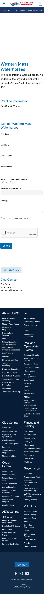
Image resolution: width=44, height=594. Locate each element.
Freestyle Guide (30, 434)
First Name (5, 134)
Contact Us (22, 584)
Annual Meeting (30, 514)
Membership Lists (9, 456)
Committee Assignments (29, 526)
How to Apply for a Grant (9, 533)
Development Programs (7, 328)
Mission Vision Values (10, 324)
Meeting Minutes (30, 499)
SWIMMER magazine (10, 379)
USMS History (7, 353)
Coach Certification (9, 483)
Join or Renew (29, 318)
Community (6, 388)
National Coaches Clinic (9, 479)
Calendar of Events (31, 355)
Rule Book (28, 473)
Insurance (6, 447)
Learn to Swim (29, 458)
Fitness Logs (29, 445)
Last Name (5, 145)
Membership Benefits (32, 321)
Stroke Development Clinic (32, 415)
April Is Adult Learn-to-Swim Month (11, 521)
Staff (4, 338)
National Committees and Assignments (10, 343)
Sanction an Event (31, 364)
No (13, 182)
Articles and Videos (31, 451)
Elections (27, 521)
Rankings (27, 383)
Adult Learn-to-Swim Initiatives (10, 539)
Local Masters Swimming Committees (11, 348)
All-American (29, 393)
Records (27, 386)
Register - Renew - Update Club (9, 435)
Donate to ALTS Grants (11, 376)
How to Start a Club (9, 431)
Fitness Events (29, 371)
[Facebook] (16, 573)
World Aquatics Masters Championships (30, 402)
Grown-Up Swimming (10, 369)
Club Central (7, 427)
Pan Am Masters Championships (30, 409)
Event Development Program (31, 359)
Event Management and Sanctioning (31, 489)
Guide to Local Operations (29, 535)
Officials (27, 530)
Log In (40, 5)
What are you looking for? (11, 188)
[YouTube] (27, 573)
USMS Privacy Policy (22, 587)
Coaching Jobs (8, 505)
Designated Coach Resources (9, 491)
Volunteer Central (30, 511)
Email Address (6, 155)
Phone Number (6, 166)
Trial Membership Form (30, 326)
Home (3, 10)
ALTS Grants (7, 529)
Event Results (29, 380)
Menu (3, 5)
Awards (27, 543)
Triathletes (28, 462)
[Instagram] (21, 573)
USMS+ (27, 330)
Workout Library (30, 438)
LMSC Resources (30, 539)
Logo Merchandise (9, 372)
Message (4, 200)
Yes (6, 182)
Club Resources (8, 440)
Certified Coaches (9, 487)
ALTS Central (7, 517)
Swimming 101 (29, 455)
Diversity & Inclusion (10, 360)
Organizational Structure (7, 334)
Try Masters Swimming (11, 391)
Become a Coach (9, 474)
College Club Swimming (7, 364)
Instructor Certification (10, 544)
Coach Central (7, 471)
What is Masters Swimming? (8, 319)
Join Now (22, 564)
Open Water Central (31, 367)
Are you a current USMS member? (15, 179)
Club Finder (13, 10)
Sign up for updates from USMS (15, 218)
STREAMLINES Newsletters (8, 383)
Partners (5, 356)
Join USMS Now (11, 269)
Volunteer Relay (30, 518)
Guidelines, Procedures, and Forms (30, 482)
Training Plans (29, 441)
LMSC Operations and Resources (32, 495)
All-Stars (27, 397)
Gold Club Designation (11, 443)
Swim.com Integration (32, 448)
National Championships (30, 375)
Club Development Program (9, 451)
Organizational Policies (32, 477)
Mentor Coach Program (7, 500)
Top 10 (26, 390)
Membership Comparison (28, 335)
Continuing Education (10, 496)
